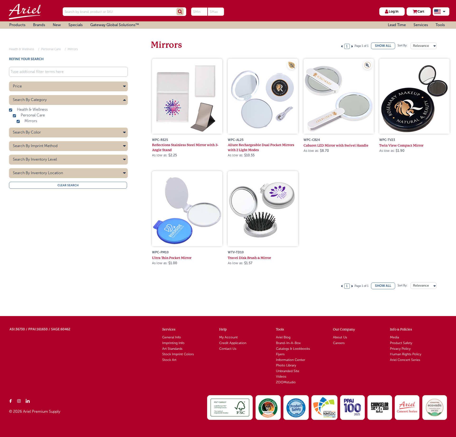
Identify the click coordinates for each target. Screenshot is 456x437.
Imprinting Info (173, 343)
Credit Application (232, 343)
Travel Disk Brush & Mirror (249, 258)
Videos (281, 376)
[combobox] (423, 46)
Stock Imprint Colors (178, 354)
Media (394, 337)
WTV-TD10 (236, 252)
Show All (383, 46)
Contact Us (227, 349)
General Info (171, 337)
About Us (340, 337)
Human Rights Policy (405, 354)
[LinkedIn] (28, 401)
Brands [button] (39, 25)
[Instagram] (19, 401)
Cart (421, 11)
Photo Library (286, 365)
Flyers (280, 354)
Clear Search (68, 185)
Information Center (290, 360)
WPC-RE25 (160, 140)
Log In (394, 11)
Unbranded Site (287, 371)
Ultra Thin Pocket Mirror (171, 258)
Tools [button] (440, 25)
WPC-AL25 (235, 140)
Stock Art (169, 360)
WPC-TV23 (387, 140)
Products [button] (17, 25)
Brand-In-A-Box (288, 343)
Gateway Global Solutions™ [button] (114, 25)
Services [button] (420, 25)
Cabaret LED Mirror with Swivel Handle (336, 145)
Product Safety (401, 343)
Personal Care (51, 49)
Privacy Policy (400, 349)
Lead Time (397, 25)
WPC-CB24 (312, 140)
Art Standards (172, 349)
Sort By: (402, 45)
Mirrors (73, 49)
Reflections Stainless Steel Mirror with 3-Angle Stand (185, 147)
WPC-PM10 (160, 252)
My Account (228, 337)
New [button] (57, 25)
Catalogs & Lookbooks (293, 349)
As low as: (164, 155)
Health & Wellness (21, 49)
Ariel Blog (283, 337)
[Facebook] (10, 401)
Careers (339, 343)
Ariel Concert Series (405, 360)
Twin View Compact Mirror (401, 145)
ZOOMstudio (286, 382)
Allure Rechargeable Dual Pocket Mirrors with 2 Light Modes (261, 147)
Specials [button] (75, 25)
